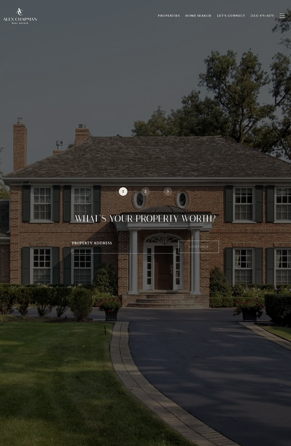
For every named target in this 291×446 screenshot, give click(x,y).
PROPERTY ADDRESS (92, 243)
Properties (169, 16)
